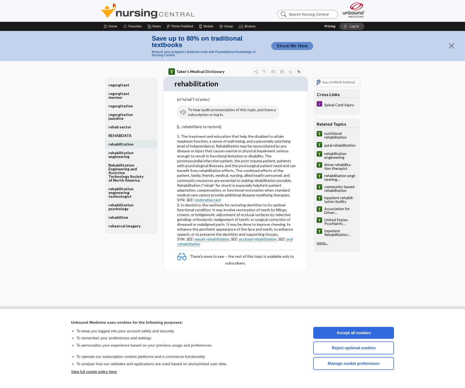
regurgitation (120, 106)
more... (322, 243)
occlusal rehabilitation (257, 239)
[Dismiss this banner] (451, 45)
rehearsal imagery (124, 226)
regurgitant (118, 85)
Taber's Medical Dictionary (200, 71)
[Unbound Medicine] (354, 9)
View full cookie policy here (94, 371)
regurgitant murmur (118, 95)
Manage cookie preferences (353, 363)
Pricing (330, 26)
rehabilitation (120, 144)
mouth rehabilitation (211, 239)
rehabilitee (118, 217)
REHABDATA (120, 135)
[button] (248, 26)
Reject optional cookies (354, 347)
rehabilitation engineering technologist (120, 192)
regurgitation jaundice (120, 116)
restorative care (207, 199)
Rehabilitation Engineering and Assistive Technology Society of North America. (125, 172)
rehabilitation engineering (120, 154)
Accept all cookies (354, 332)
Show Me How (292, 46)
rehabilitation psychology (120, 207)
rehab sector (119, 127)
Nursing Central (168, 11)
